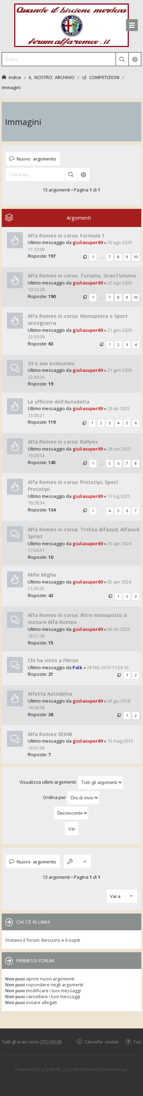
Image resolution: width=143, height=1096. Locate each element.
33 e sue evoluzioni (51, 363)
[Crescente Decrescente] (71, 813)
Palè (77, 667)
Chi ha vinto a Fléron (53, 660)
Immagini (11, 87)
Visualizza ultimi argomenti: (48, 782)
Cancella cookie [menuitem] (101, 1041)
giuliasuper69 (88, 242)
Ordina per (55, 797)
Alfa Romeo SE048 (50, 734)
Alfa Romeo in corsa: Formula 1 (66, 235)
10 (136, 257)
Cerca (71, 174)
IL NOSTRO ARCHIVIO (52, 77)
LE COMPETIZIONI (100, 77)
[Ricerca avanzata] (134, 59)
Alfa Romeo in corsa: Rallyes (63, 441)
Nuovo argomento (36, 158)
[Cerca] (122, 59)
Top (137, 1041)
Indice (15, 77)
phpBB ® (50, 1069)
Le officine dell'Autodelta (59, 401)
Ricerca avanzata (83, 174)
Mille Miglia (42, 574)
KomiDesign (115, 1069)
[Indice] (71, 24)
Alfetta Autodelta (50, 693)
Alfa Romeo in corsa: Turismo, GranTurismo (82, 275)
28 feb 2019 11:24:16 (107, 667)
